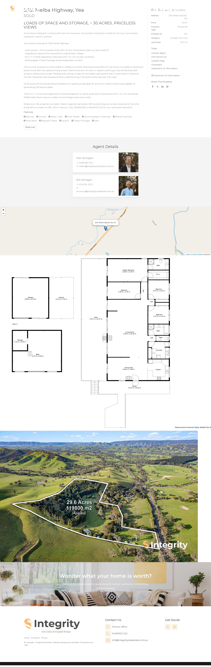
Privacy (44, 638)
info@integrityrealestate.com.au (130, 640)
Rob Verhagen (84, 158)
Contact (193, 9)
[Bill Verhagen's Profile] (128, 186)
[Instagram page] (174, 627)
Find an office (119, 626)
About (179, 9)
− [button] (3, 213)
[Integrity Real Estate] (25, 9)
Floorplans (156, 65)
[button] (168, 57)
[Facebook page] (168, 627)
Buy (145, 9)
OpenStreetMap (197, 254)
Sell (155, 9)
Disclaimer (35, 638)
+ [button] (3, 209)
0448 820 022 (86, 163)
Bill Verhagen (84, 179)
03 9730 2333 (86, 184)
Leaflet (188, 254)
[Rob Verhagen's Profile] (128, 162)
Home (134, 9)
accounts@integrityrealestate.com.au (95, 191)
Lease (166, 9)
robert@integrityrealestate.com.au (96, 166)
